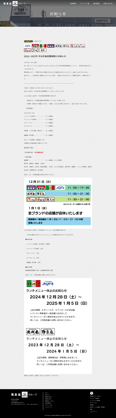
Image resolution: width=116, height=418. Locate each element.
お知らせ (47, 394)
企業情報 (73, 3)
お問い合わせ (108, 3)
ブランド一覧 (84, 3)
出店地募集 (48, 403)
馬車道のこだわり (49, 401)
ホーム (46, 392)
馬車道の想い (48, 399)
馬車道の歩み (48, 396)
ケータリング (48, 407)
